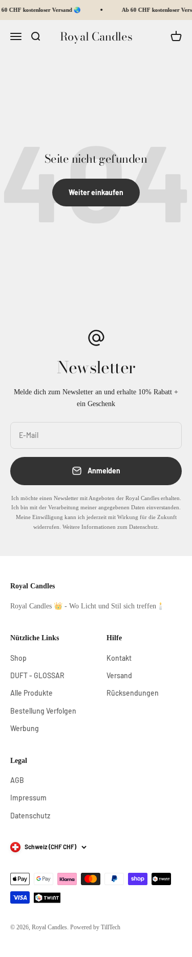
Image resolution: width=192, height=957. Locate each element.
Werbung (24, 728)
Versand (119, 675)
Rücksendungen (132, 692)
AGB (17, 780)
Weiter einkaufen (96, 192)
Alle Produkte (31, 692)
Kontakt (119, 658)
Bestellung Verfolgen (43, 710)
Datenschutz (30, 815)
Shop (18, 658)
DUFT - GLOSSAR (37, 675)
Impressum (28, 797)
